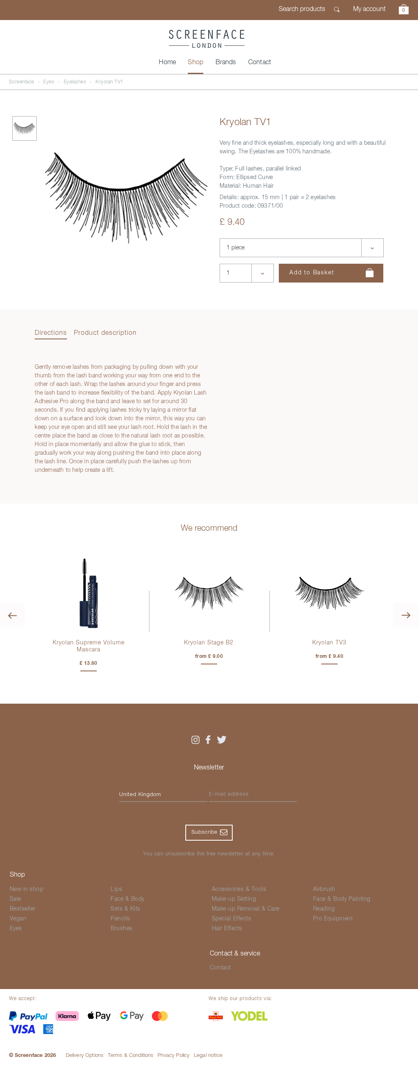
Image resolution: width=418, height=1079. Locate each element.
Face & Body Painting (342, 899)
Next (406, 615)
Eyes (48, 82)
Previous (12, 615)
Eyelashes (75, 82)
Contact (259, 62)
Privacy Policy (173, 1055)
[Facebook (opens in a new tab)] (208, 740)
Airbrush (324, 889)
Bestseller (23, 909)
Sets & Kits (125, 909)
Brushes (122, 928)
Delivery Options (85, 1055)
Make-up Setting (234, 899)
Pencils (120, 919)
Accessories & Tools (239, 889)
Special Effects (231, 919)
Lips (116, 889)
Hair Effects (227, 928)
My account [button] (369, 9)
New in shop (27, 889)
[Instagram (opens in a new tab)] (195, 740)
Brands (226, 62)
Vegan (18, 919)
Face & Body (128, 899)
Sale (15, 899)
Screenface (21, 82)
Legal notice (208, 1055)
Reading (324, 909)
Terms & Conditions (130, 1055)
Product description (105, 333)
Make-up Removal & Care (246, 909)
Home (167, 62)
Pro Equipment (333, 919)
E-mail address (229, 794)
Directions (51, 333)
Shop (195, 62)
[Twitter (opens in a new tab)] (222, 740)
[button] (404, 10)
